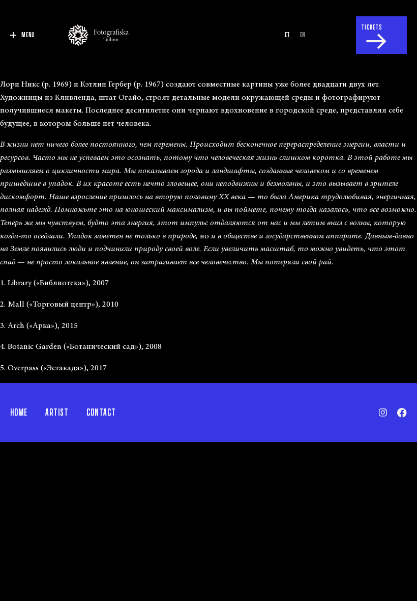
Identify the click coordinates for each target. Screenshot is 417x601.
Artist (57, 412)
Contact (101, 412)
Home (18, 412)
